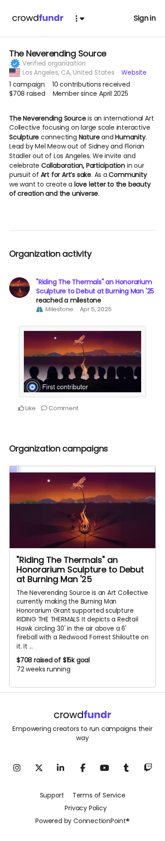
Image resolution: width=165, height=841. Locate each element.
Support (52, 795)
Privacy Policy (85, 808)
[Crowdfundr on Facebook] (82, 768)
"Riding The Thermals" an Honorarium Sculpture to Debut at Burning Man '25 (95, 286)
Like (30, 408)
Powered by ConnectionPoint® (82, 820)
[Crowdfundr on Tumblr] (126, 768)
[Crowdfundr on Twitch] (148, 768)
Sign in (145, 18)
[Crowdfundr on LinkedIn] (60, 768)
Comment (62, 408)
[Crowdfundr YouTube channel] (104, 768)
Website (134, 72)
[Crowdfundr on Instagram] (17, 768)
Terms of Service (99, 795)
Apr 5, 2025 (96, 309)
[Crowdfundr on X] (38, 768)
